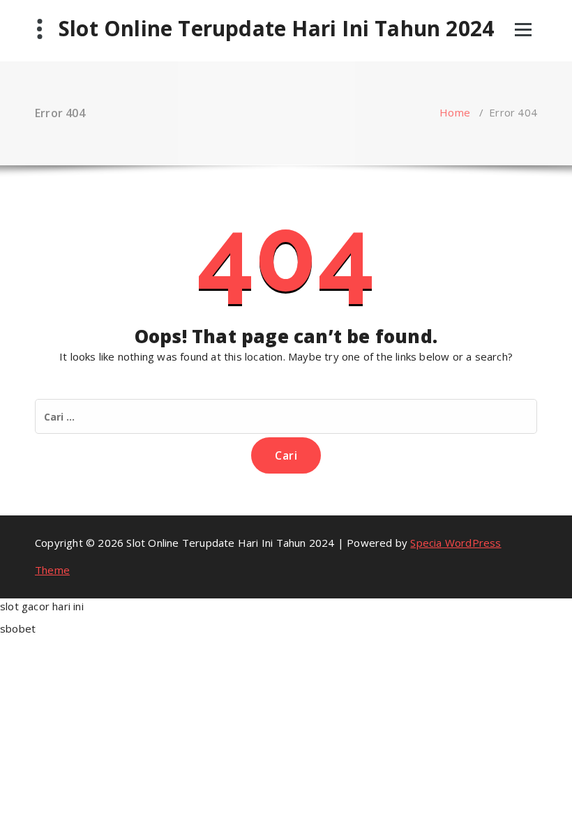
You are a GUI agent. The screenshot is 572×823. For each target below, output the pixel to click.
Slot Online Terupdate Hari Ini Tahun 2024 (276, 28)
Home (454, 112)
